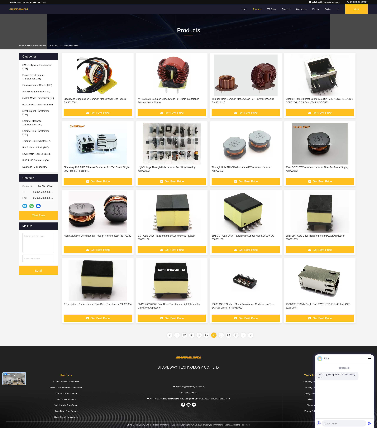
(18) (36, 154)
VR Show (271, 9)
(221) (32, 123)
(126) (35, 133)
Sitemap (311, 405)
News (310, 399)
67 (221, 335)
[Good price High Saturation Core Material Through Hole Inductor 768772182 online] (98, 212)
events (315, 9)
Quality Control (311, 393)
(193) (33, 77)
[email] (38, 206)
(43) (38, 98)
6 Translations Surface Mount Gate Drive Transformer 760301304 (98, 304)
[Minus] (369, 358)
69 (236, 335)
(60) (35, 160)
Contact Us (301, 9)
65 (206, 335)
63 (191, 335)
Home (244, 9)
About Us (286, 9)
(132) (35, 113)
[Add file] (319, 423)
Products (257, 9)
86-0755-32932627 (358, 2)
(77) (36, 141)
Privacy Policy (310, 411)
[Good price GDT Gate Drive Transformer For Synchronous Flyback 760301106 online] (172, 212)
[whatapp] (32, 206)
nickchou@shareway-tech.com (326, 2)
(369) (37, 85)
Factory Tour (311, 387)
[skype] (25, 206)
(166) (37, 104)
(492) (36, 91)
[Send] (369, 423)
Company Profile (311, 381)
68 (228, 335)
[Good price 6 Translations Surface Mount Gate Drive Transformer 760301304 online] (98, 280)
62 (184, 335)
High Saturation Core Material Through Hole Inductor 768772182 (97, 236)
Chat (356, 9)
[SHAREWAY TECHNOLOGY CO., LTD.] (18, 9)
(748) (36, 67)
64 (199, 335)
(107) (35, 147)
